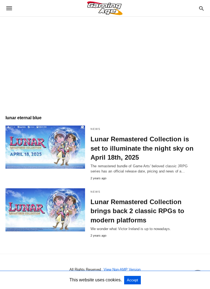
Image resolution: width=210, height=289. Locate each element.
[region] (105, 63)
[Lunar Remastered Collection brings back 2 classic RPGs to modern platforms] (45, 209)
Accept (132, 280)
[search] (201, 8)
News (95, 128)
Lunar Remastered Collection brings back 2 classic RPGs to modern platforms (137, 211)
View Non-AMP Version (122, 269)
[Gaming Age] (104, 8)
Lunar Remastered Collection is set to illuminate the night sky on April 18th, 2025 (142, 148)
